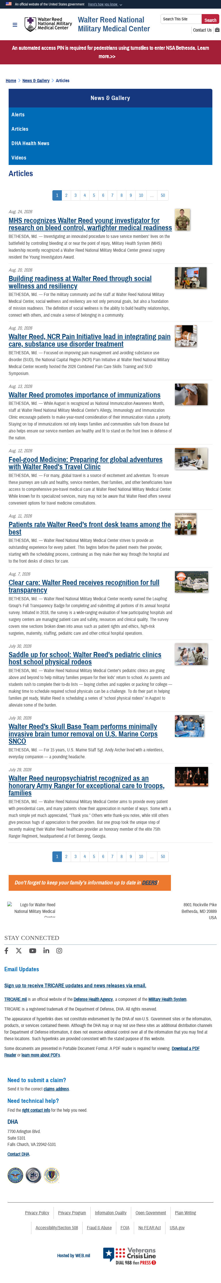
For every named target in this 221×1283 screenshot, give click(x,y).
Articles (20, 129)
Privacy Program (72, 1213)
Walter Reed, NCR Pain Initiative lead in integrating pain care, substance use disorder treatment (90, 340)
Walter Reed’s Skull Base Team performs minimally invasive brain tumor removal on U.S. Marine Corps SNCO (83, 734)
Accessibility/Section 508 (57, 1228)
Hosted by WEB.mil (73, 1256)
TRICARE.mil (15, 999)
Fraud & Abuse (99, 1228)
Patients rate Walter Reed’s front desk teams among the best (90, 528)
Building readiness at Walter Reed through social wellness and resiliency (80, 282)
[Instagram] (59, 952)
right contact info (36, 1110)
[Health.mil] (33, 1175)
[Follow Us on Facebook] (6, 952)
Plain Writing (185, 1213)
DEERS (149, 882)
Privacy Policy (37, 1213)
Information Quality (111, 1213)
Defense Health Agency (93, 999)
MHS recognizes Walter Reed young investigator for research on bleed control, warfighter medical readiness (90, 224)
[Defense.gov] (15, 1175)
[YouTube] (32, 952)
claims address (56, 1089)
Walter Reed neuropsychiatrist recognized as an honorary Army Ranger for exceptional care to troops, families (87, 785)
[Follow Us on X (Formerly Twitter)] (19, 952)
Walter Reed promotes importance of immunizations (85, 394)
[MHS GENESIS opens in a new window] (217, 30)
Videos (19, 158)
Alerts (18, 114)
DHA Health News (30, 143)
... (152, 195)
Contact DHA (18, 1154)
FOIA (125, 1228)
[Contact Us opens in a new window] (202, 30)
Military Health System (167, 999)
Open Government (151, 1213)
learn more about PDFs (41, 1055)
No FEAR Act (149, 1228)
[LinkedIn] (46, 952)
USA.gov (177, 1228)
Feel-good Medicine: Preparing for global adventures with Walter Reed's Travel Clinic (86, 463)
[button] (105, 4)
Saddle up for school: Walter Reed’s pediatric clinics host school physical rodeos (85, 658)
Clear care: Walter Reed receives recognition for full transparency (84, 586)
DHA (12, 1122)
